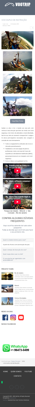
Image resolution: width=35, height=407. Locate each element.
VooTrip (5, 400)
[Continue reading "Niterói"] (7, 288)
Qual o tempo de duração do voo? (15, 250)
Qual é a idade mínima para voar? (14, 240)
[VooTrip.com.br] (17, 4)
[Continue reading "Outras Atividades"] (7, 301)
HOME (5, 371)
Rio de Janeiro (19, 273)
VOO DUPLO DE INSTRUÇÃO (14, 20)
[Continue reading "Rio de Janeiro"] (7, 276)
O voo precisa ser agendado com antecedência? (14, 259)
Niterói (17, 286)
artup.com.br (13, 398)
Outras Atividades (20, 298)
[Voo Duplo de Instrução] (17, 61)
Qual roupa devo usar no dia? (13, 254)
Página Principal (15, 361)
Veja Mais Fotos (17, 121)
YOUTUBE (28, 371)
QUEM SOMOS (16, 371)
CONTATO (17, 376)
